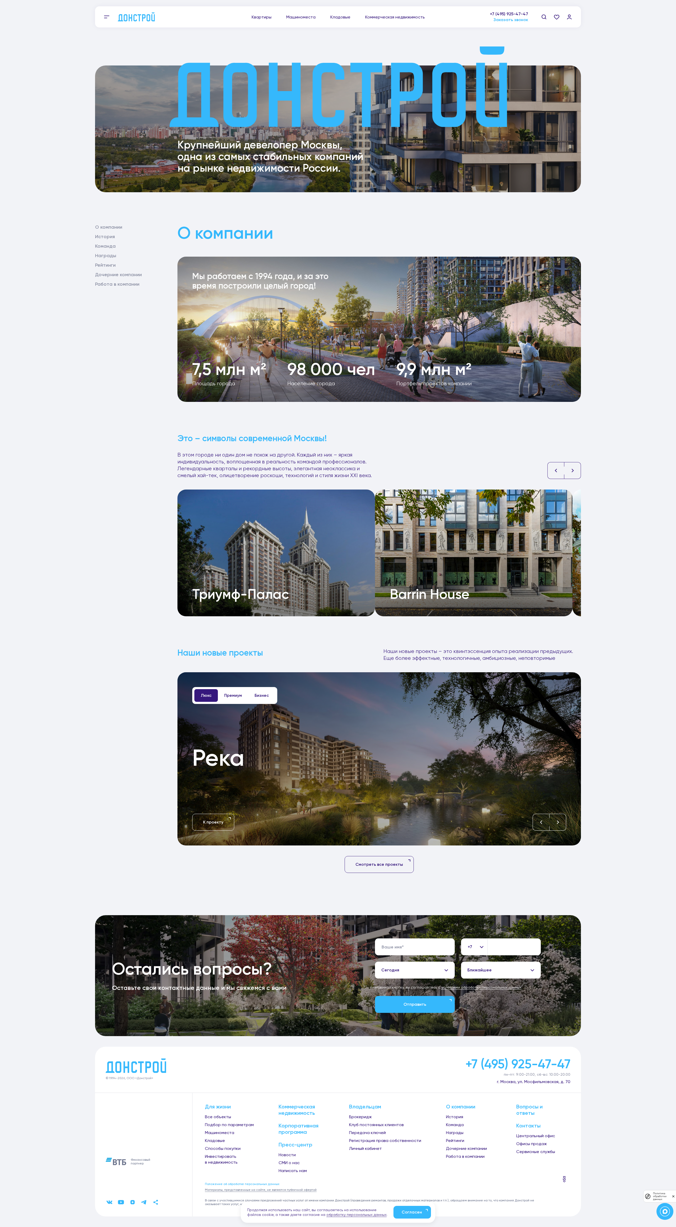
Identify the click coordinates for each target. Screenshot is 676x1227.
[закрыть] (673, 1196)
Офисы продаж (531, 1143)
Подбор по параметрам (229, 1124)
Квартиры (261, 17)
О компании (108, 227)
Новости (287, 1154)
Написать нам (293, 1170)
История (105, 236)
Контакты (528, 1125)
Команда (105, 246)
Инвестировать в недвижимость (221, 1159)
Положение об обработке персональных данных (242, 1184)
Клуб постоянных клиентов (376, 1124)
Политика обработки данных (659, 1196)
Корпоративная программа (298, 1128)
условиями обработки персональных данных (481, 987)
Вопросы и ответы (529, 1109)
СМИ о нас (289, 1162)
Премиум (233, 695)
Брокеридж (360, 1116)
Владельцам (365, 1106)
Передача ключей (367, 1132)
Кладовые (340, 17)
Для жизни (218, 1106)
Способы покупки (223, 1148)
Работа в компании (117, 284)
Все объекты (218, 1116)
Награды (105, 255)
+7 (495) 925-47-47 (509, 13)
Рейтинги (105, 265)
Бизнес (262, 695)
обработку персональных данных (356, 1214)
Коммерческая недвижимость (395, 17)
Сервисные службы (535, 1151)
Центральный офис (535, 1135)
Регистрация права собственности (385, 1140)
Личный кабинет (365, 1148)
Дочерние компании (118, 275)
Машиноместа (301, 17)
